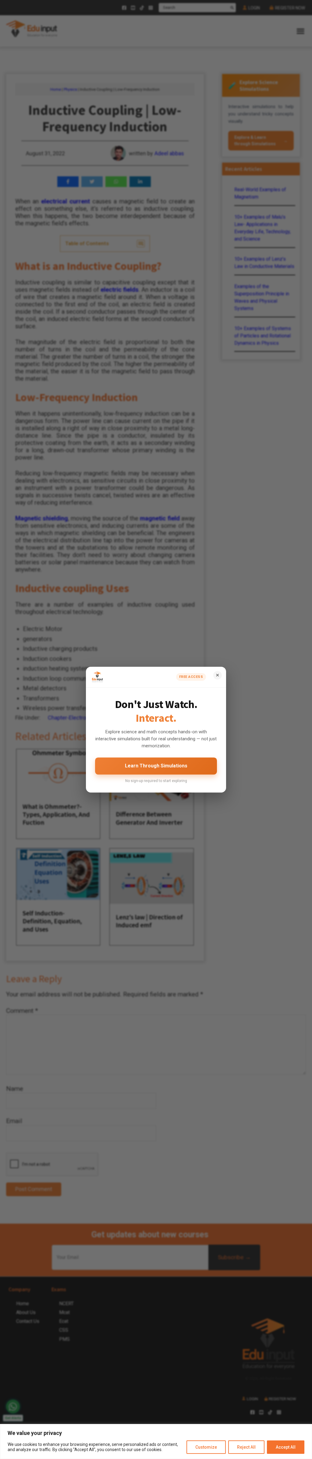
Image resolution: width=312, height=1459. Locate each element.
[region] (156, 1441)
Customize (206, 1447)
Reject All (246, 1447)
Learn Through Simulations (156, 766)
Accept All (286, 1447)
